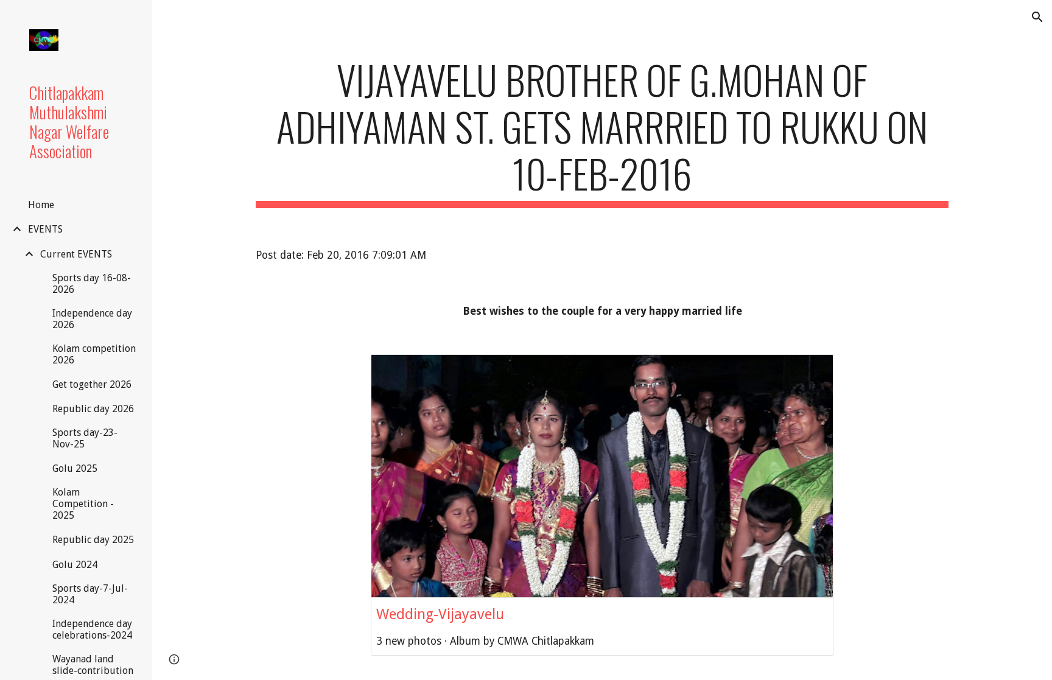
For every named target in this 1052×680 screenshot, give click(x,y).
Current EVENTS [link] (76, 254)
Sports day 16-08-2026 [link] (91, 283)
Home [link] (41, 205)
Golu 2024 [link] (74, 564)
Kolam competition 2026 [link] (94, 354)
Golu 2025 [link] (74, 468)
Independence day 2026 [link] (92, 319)
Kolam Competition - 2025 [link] (83, 503)
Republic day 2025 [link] (93, 539)
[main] (602, 132)
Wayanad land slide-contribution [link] (92, 664)
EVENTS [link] (45, 229)
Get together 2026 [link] (92, 384)
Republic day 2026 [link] (93, 409)
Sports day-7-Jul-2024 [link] (90, 594)
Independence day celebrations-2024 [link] (92, 629)
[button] (1037, 17)
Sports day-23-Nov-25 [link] (84, 438)
